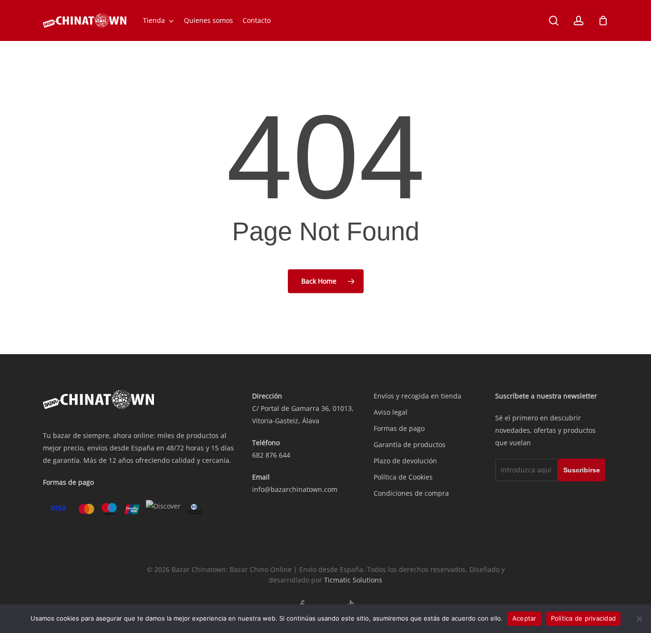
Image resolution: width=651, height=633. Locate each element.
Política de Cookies (403, 476)
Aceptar (524, 618)
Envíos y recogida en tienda (417, 395)
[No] (639, 618)
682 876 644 (271, 454)
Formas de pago (399, 428)
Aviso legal (390, 412)
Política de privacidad (583, 618)
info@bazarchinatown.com (294, 489)
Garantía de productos (410, 444)
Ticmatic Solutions (353, 579)
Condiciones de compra (411, 493)
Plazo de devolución (405, 460)
